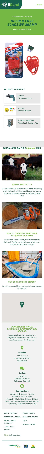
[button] (22, 304)
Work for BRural (30, 417)
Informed (30, 147)
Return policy (29, 424)
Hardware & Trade (12, 417)
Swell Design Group (14, 435)
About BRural (29, 413)
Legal (25, 421)
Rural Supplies (10, 413)
